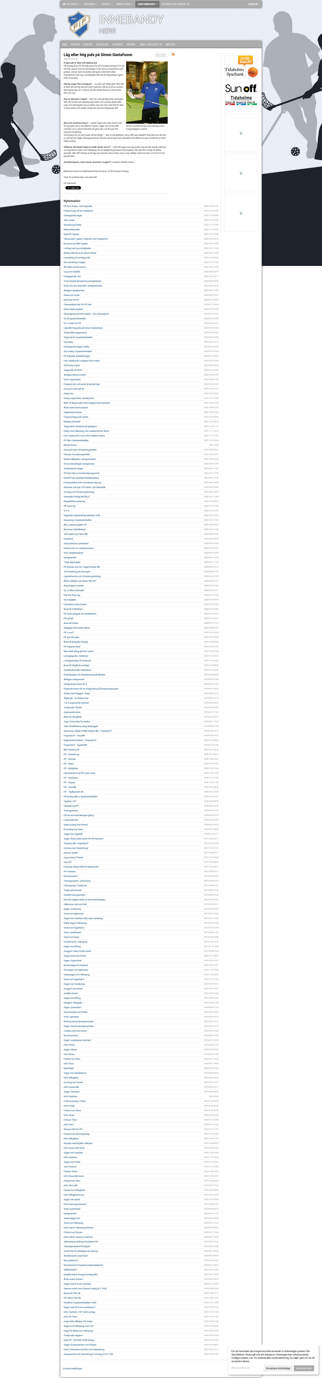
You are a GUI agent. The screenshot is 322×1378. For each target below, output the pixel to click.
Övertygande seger (73, 215)
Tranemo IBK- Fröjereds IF (76, 843)
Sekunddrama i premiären (76, 543)
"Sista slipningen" (72, 562)
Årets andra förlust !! (73, 1279)
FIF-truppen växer (72, 646)
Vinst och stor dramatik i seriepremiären (83, 286)
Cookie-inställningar (72, 1368)
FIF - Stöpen (69, 782)
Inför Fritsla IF (70, 1166)
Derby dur (68, 393)
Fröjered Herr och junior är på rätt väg (81, 384)
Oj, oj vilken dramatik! (74, 590)
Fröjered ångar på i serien (76, 417)
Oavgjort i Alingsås (73, 1002)
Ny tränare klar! (71, 1035)
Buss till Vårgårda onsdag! (76, 665)
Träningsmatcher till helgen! (77, 1246)
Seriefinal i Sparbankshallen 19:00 (80, 1302)
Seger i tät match (72, 1199)
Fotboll (106, 4)
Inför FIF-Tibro (70, 1316)
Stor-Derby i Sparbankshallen (78, 351)
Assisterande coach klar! (76, 1255)
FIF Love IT (69, 632)
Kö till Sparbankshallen (75, 318)
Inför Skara (69, 1054)
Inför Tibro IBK (70, 1185)
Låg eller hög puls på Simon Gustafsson (98, 55)
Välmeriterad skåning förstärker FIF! (81, 1241)
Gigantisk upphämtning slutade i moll (82, 515)
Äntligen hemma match (75, 375)
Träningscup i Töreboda (75, 885)
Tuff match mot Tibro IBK (76, 534)
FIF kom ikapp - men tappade (78, 206)
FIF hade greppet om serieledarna (80, 614)
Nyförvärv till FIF (71, 300)
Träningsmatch (71, 810)
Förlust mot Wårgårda (74, 1190)
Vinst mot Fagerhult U (74, 927)
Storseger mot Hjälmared (76, 970)
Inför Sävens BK (71, 1087)
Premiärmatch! (70, 876)
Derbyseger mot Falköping (77, 974)
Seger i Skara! (70, 1049)
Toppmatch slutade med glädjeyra (80, 426)
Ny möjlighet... (70, 599)
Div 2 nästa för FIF (72, 323)
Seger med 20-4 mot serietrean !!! (79, 1307)
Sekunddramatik (72, 229)
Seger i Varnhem (71, 1091)
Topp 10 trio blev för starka (77, 721)
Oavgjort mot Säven (73, 988)
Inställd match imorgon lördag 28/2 (81, 1274)
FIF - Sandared (71, 778)
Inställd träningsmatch (74, 895)
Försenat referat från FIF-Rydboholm (81, 867)
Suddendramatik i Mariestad (77, 670)
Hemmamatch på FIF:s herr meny (79, 773)
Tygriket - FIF (70, 801)
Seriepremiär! (70, 557)
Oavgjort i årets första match (77, 951)
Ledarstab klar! (71, 820)
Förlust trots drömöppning (76, 1134)
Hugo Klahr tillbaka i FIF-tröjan (78, 1321)
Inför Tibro (69, 1063)
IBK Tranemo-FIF (71, 749)
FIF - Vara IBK (70, 787)
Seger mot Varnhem (73, 1152)
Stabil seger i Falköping (75, 923)
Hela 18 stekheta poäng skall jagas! (81, 726)
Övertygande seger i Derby (76, 346)
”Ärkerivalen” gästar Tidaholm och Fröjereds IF (86, 239)
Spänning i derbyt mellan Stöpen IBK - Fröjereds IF (88, 731)
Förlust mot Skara (72, 1110)
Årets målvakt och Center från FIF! (80, 581)
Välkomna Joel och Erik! (75, 904)
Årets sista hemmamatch (76, 407)
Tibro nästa (69, 220)
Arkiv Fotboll (124, 4)
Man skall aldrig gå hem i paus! (79, 651)
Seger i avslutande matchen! (77, 1040)
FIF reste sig (69, 506)
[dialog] (273, 1360)
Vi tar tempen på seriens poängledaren (82, 281)
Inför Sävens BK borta (74, 1148)
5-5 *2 (66, 510)
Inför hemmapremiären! (75, 1204)
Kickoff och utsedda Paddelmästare (81, 478)
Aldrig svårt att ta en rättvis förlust (80, 253)
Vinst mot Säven (71, 937)
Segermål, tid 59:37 (73, 370)
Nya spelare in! (71, 1260)
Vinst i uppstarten (72, 379)
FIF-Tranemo (70, 871)
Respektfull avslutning (74, 501)
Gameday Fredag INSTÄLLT (77, 496)
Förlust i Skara (70, 1171)
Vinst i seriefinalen (72, 932)
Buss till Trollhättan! (73, 609)
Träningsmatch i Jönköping (77, 881)
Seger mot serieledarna (75, 1073)
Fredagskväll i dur (72, 276)
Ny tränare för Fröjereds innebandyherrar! (83, 1265)
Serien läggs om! (72, 1218)
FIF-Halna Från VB (72, 1298)
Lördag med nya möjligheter (77, 248)
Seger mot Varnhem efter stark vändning (83, 918)
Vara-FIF (68, 862)
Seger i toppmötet (72, 960)
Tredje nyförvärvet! (73, 890)
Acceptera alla (304, 1368)
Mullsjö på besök (72, 421)
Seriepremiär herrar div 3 (75, 684)
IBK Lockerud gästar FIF (75, 524)
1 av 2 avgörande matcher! (76, 703)
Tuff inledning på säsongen (77, 571)
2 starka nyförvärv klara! (75, 1031)
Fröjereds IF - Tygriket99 (75, 745)
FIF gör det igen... (72, 637)
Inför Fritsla (69, 1045)
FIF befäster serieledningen (77, 356)
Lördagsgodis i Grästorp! (76, 656)
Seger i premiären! (72, 1007)
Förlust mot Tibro (72, 1059)
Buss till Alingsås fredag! (76, 642)
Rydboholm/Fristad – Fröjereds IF (80, 740)
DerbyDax (68, 539)
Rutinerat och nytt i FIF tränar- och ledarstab (84, 487)
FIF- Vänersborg (71, 754)
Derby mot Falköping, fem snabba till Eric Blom (86, 431)
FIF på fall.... (69, 618)
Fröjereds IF (72, 4)
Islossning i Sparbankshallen (78, 520)
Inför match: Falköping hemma (78, 1227)
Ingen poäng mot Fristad (76, 824)
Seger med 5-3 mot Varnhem (77, 1284)
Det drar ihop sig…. (73, 595)
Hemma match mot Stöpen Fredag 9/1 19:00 (85, 1288)
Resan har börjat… (72, 295)
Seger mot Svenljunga (74, 984)
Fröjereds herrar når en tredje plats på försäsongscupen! (91, 688)
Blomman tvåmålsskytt (75, 529)
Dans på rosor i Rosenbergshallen (80, 450)
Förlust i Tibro (70, 1120)
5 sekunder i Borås (73, 707)
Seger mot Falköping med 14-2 (79, 1326)
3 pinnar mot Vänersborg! (76, 848)
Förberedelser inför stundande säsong (82, 482)
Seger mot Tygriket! (73, 834)
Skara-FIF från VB (72, 1293)
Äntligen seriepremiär (74, 290)
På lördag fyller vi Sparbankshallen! (80, 796)
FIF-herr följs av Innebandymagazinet (81, 473)
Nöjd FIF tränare (71, 234)
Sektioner (89, 4)
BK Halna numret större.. (75, 267)
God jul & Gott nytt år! (74, 389)
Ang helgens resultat (74, 585)
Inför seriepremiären (73, 553)
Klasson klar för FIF (73, 1129)
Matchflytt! (69, 1068)
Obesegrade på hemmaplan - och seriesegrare (86, 314)
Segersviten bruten (73, 412)
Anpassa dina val (240, 1367)
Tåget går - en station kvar (76, 698)
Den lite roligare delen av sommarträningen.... (85, 899)
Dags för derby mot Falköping (78, 1330)
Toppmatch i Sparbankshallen (78, 337)
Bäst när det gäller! (73, 717)
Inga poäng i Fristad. (74, 857)
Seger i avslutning (72, 909)
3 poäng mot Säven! (73, 1082)
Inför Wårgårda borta (74, 1195)
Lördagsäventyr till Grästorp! (77, 660)
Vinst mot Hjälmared (73, 913)
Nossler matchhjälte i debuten (78, 1143)
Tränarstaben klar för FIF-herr (78, 304)
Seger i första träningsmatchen (79, 1026)
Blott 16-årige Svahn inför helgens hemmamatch (87, 403)
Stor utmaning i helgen (74, 262)
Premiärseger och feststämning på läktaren (84, 674)
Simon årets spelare (73, 309)
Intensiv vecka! (71, 853)
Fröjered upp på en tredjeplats (78, 211)
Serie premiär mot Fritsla (75, 1012)
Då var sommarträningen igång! (79, 815)
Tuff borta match (72, 365)
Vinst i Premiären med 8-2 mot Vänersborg (84, 1349)
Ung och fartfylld (72, 271)
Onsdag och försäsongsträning (79, 492)
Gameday (68, 342)
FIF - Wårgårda (71, 768)
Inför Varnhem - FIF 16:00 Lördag (79, 1312)
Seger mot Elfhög (72, 946)
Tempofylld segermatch (75, 332)
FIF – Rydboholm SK (74, 792)
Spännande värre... (73, 712)
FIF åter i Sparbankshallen (76, 440)
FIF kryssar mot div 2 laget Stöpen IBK (82, 567)
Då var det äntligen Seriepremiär (79, 464)
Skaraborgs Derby (72, 225)
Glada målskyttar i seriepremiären (80, 459)
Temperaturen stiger (73, 468)
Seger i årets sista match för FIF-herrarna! (83, 838)
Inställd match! (71, 993)
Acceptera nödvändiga (278, 1368)
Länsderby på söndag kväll (77, 257)
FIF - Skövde (70, 759)
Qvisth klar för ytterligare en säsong (81, 1251)
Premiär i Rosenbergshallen (77, 454)
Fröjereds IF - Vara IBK (74, 735)
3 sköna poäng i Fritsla (75, 1101)
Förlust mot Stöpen (73, 1232)
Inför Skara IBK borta (74, 1176)
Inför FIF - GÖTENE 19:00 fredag (79, 1340)
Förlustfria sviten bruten (75, 604)
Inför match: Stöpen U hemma (78, 1237)
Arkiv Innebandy (146, 4)
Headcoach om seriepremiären (79, 548)
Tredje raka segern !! (73, 1335)
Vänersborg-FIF (71, 806)
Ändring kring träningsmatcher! (79, 1021)
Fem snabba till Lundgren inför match (82, 360)
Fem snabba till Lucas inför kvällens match (84, 435)
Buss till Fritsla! (71, 623)
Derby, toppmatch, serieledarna (79, 398)
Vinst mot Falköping (73, 1223)
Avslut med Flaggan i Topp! (77, 693)
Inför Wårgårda (71, 1077)
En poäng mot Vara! (73, 829)
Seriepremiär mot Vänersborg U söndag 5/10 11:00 (88, 1354)
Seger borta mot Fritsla (75, 956)
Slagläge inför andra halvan (77, 628)
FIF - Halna (69, 763)
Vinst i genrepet (71, 1017)
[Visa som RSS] (173, 55)
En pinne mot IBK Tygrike (76, 243)
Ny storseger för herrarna (76, 965)
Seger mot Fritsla (72, 1162)
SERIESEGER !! (70, 1270)
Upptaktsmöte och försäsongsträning (82, 576)
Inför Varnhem (70, 1096)
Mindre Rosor (70, 445)
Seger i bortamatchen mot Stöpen (80, 1345)
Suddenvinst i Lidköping (75, 942)
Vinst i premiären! (72, 1209)
